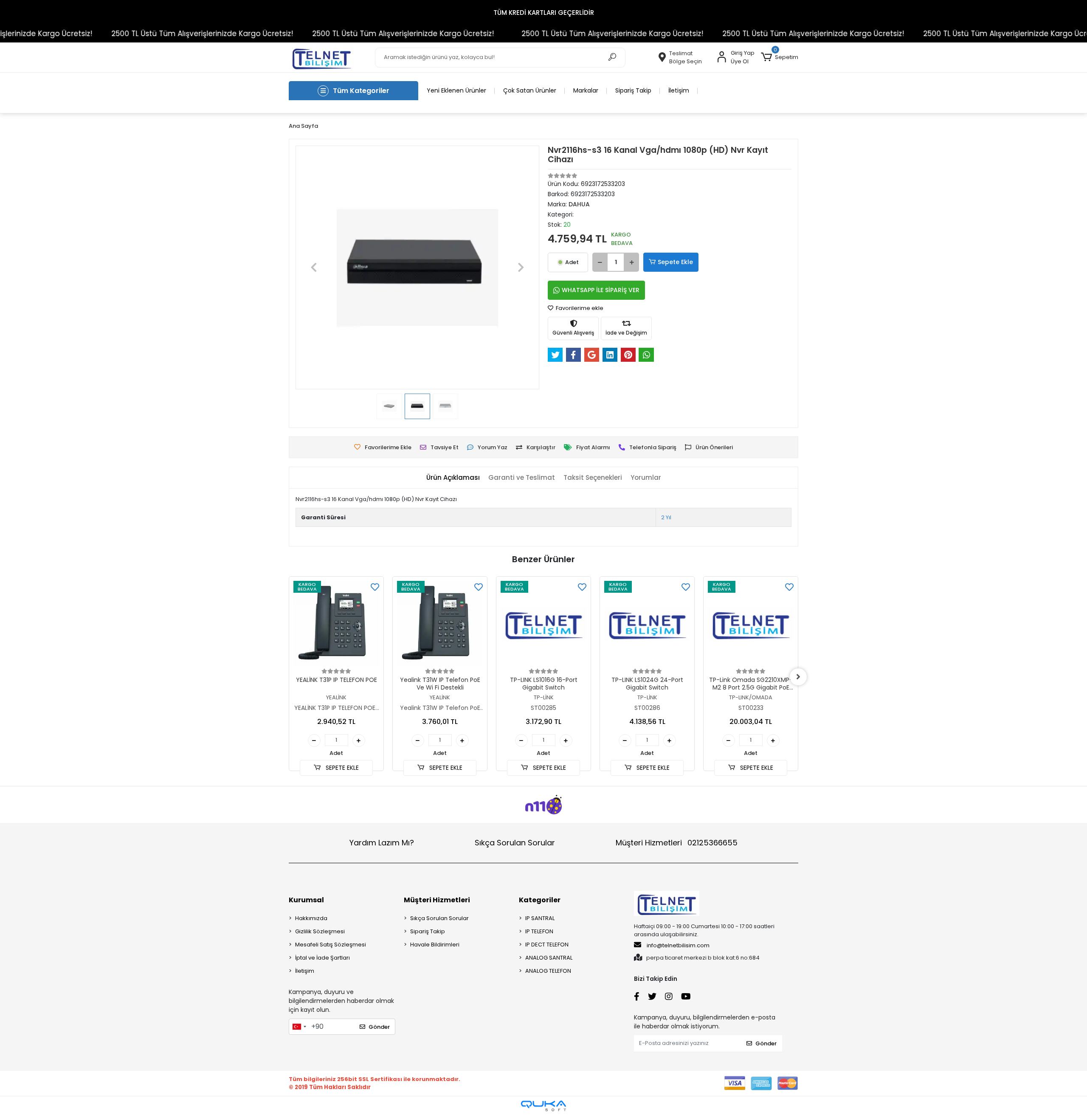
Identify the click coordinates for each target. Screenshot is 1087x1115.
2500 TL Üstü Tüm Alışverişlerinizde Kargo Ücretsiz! (166, 33)
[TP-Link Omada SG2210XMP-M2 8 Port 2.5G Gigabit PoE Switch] (751, 624)
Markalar (585, 90)
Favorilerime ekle (579, 308)
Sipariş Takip (633, 90)
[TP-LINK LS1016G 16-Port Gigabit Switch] (543, 624)
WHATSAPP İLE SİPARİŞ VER (600, 290)
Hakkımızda (311, 918)
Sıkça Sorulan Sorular (515, 842)
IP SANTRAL (540, 918)
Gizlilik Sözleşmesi (320, 931)
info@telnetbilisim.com (678, 945)
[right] (798, 676)
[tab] (453, 478)
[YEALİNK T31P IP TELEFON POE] (336, 624)
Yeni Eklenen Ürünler (456, 90)
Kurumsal (306, 900)
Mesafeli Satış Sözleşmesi (330, 944)
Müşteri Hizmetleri (677, 842)
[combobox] (299, 1026)
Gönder (379, 1027)
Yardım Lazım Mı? (381, 842)
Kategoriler (539, 900)
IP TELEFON (539, 931)
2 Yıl (666, 517)
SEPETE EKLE (341, 767)
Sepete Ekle (675, 262)
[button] (779, 57)
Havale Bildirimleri (434, 944)
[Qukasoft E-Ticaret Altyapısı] (543, 1106)
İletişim (678, 90)
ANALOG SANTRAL (548, 958)
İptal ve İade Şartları (322, 958)
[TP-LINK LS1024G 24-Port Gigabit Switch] (647, 624)
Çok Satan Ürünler (529, 90)
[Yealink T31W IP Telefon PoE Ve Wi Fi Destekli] (440, 624)
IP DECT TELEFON (547, 944)
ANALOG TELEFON (548, 971)
